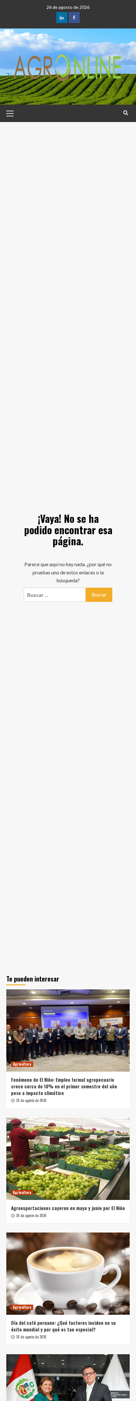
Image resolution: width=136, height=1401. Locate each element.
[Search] (126, 112)
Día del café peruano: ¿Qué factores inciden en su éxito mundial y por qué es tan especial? (63, 1326)
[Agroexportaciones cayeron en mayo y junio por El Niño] (68, 1159)
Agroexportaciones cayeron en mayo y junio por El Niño (68, 1207)
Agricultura (22, 1064)
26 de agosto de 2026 (31, 1100)
